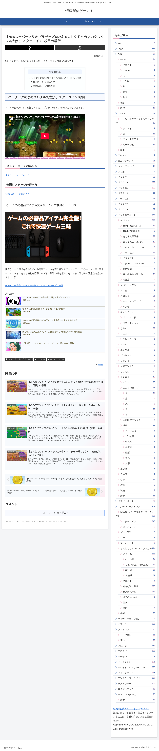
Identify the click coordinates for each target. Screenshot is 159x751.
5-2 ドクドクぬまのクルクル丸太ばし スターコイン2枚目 (56, 78)
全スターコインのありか (44, 82)
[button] (80, 47)
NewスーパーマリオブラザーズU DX (20, 359)
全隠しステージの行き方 (44, 86)
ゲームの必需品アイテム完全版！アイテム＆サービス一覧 (34, 285)
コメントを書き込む (55, 512)
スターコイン (41, 359)
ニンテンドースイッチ (57, 359)
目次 (51, 71)
